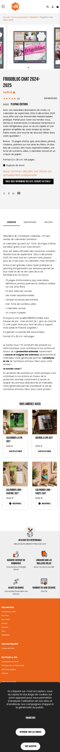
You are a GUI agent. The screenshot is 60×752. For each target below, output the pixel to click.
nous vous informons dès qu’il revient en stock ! (28, 181)
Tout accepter (30, 746)
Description (11, 222)
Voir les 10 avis (50, 98)
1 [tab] (28, 67)
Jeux (3, 631)
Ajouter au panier (15, 451)
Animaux (5, 615)
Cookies (5, 673)
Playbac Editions (19, 104)
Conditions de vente (10, 661)
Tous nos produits (20, 17)
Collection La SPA (9, 612)
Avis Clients (48, 222)
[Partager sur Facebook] (9, 194)
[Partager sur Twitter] (4, 194)
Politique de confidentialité (13, 665)
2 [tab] (32, 67)
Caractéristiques (30, 222)
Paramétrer (30, 717)
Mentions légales (9, 669)
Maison (5, 623)
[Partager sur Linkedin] (13, 194)
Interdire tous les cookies (30, 731)
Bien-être (6, 619)
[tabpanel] (30, 47)
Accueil (6, 17)
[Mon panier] (57, 6)
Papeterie (34, 17)
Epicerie (5, 627)
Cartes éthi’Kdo (8, 648)
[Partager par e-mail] (18, 194)
